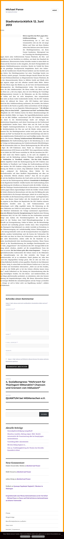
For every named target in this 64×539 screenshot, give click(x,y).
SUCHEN (44, 414)
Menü (54, 10)
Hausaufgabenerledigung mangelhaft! (20, 431)
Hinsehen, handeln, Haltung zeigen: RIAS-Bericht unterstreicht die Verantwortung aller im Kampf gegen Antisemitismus (25, 436)
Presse (8, 513)
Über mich (9, 525)
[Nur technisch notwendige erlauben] (62, 535)
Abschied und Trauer (33, 466)
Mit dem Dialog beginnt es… (16, 445)
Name (8, 334)
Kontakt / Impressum (13, 529)
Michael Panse (14, 9)
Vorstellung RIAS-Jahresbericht (17, 442)
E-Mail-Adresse (12, 342)
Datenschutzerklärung (38, 536)
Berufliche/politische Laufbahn (16, 521)
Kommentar (10, 309)
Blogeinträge (10, 517)
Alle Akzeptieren (25, 536)
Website (8, 350)
